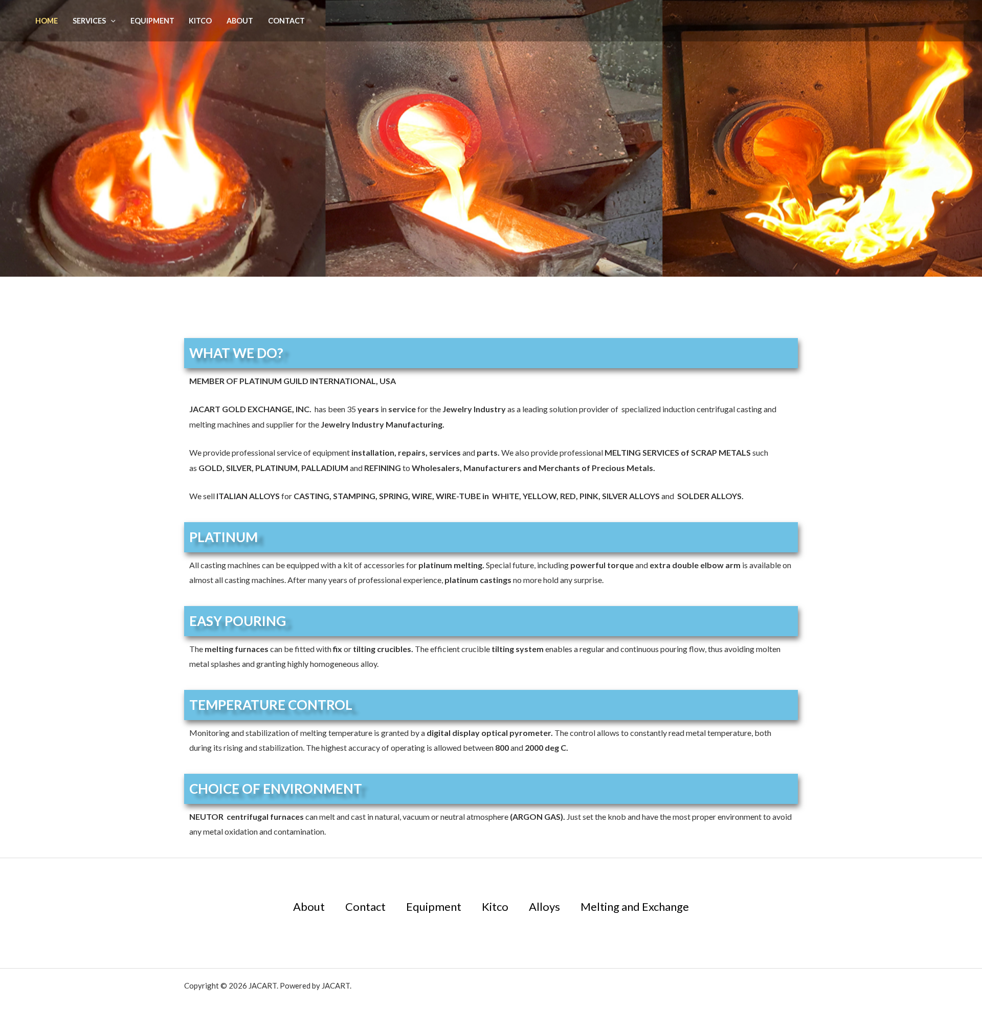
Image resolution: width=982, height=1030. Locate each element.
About (240, 20)
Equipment (152, 20)
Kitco (200, 20)
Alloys (544, 906)
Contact (286, 20)
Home (46, 20)
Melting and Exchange (635, 906)
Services (89, 20)
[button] (111, 20)
